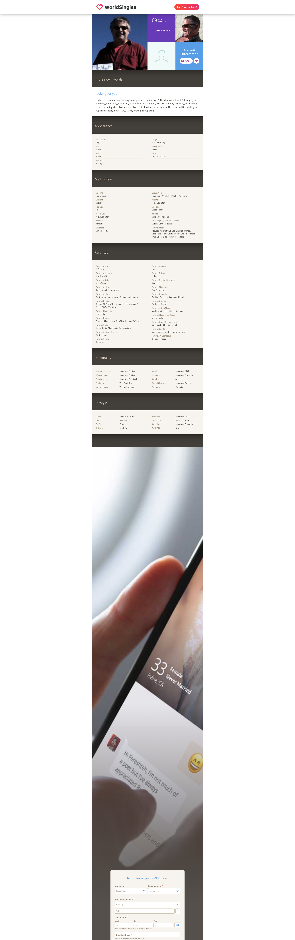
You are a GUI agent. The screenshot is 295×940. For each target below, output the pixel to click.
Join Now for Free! (187, 7)
